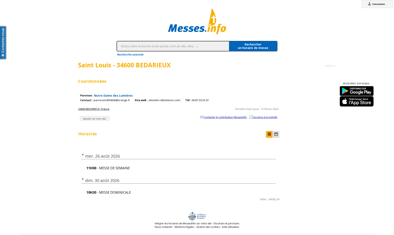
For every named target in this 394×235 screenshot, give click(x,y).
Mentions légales (184, 227)
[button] (269, 134)
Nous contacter (164, 227)
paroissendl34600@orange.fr (112, 100)
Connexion (378, 4)
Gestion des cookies (208, 227)
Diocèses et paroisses (226, 223)
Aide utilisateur (230, 227)
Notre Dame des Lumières (113, 95)
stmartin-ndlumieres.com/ (165, 100)
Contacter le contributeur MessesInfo (225, 117)
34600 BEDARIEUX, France (93, 109)
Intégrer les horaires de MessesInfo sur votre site (183, 223)
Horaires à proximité (265, 117)
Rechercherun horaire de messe (253, 46)
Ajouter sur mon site (94, 118)
